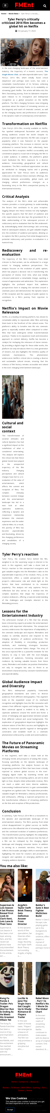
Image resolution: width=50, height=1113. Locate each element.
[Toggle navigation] (5, 5)
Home (3, 13)
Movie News (13, 13)
